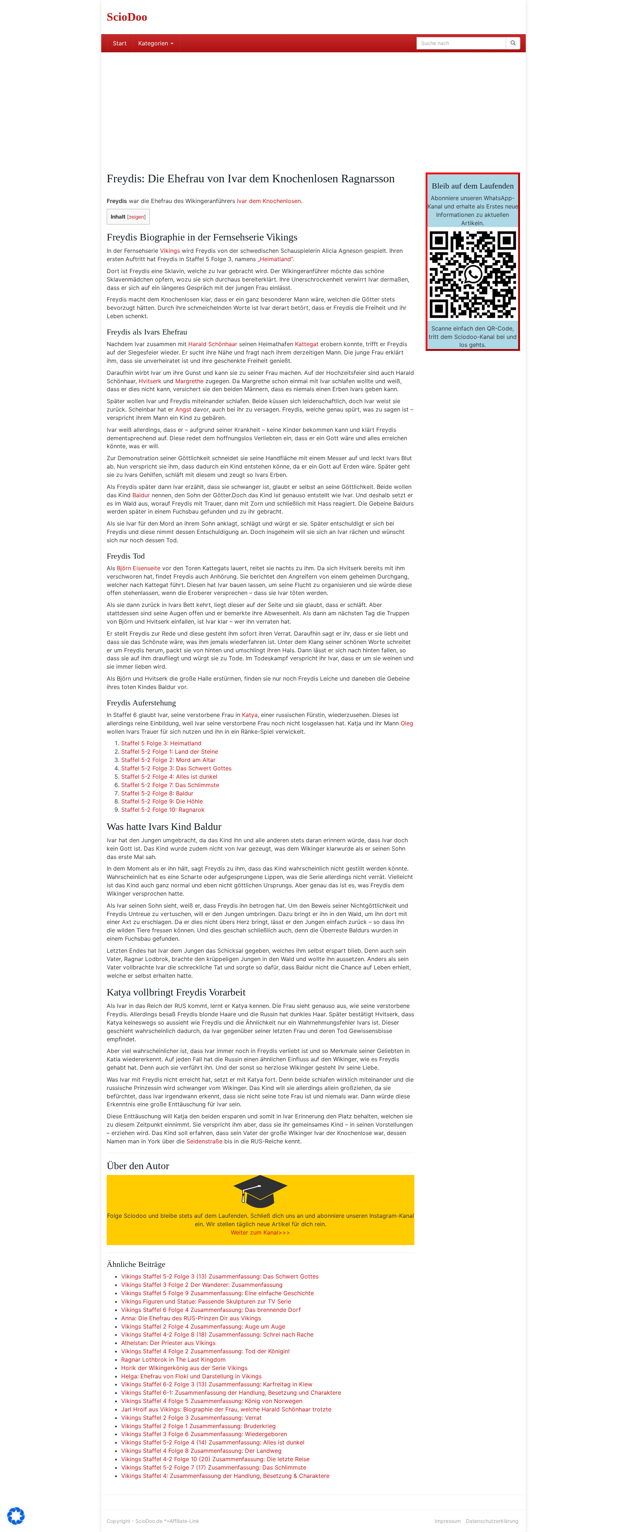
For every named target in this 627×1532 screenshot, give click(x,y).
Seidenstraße (204, 1141)
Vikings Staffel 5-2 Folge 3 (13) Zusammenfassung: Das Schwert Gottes (220, 1276)
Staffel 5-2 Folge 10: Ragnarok (163, 809)
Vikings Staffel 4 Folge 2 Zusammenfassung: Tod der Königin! (205, 1351)
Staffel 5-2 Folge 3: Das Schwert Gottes (176, 768)
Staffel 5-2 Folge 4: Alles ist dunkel (169, 776)
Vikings (170, 250)
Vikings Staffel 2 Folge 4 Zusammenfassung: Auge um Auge (203, 1326)
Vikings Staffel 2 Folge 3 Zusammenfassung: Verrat (191, 1417)
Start (120, 43)
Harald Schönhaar (212, 344)
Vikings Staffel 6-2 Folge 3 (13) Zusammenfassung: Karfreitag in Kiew (216, 1384)
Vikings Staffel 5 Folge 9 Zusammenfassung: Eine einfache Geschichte (217, 1293)
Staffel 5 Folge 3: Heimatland (161, 743)
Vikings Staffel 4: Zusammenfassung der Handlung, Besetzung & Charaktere (225, 1475)
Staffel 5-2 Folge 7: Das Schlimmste (170, 785)
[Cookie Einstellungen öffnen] (16, 1522)
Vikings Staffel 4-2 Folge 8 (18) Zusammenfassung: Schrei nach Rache (217, 1334)
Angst (183, 409)
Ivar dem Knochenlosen (269, 200)
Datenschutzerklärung (492, 1521)
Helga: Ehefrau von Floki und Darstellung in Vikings (191, 1376)
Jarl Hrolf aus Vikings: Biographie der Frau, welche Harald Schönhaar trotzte (226, 1409)
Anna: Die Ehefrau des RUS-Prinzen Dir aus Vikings (191, 1318)
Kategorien (154, 43)
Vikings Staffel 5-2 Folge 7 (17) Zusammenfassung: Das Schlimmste (213, 1467)
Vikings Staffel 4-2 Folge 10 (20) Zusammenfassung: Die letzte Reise (215, 1459)
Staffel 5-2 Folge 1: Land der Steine (169, 751)
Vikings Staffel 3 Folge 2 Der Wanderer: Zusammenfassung (202, 1284)
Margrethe (189, 381)
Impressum (448, 1521)
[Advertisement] (313, 107)
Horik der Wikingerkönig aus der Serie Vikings (184, 1367)
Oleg (407, 723)
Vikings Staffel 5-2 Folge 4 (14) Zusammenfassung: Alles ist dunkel (212, 1442)
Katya (250, 714)
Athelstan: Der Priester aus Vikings (168, 1342)
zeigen (136, 217)
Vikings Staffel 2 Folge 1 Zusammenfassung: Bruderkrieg (198, 1426)
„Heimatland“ (275, 259)
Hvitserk (150, 381)
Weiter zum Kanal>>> (260, 1232)
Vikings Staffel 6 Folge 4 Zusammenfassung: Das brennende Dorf (211, 1309)
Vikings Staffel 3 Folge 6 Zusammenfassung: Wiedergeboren (204, 1434)
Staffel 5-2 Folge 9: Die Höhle (162, 801)
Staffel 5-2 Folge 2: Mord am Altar (168, 759)
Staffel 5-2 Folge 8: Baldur (157, 793)
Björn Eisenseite (138, 568)
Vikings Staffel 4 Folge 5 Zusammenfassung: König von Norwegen (211, 1401)
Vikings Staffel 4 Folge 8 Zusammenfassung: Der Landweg (201, 1450)
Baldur (141, 495)
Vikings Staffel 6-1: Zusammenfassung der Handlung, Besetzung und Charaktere (231, 1392)
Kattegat (307, 344)
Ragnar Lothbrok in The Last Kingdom (173, 1359)
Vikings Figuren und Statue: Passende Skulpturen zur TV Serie (206, 1301)
